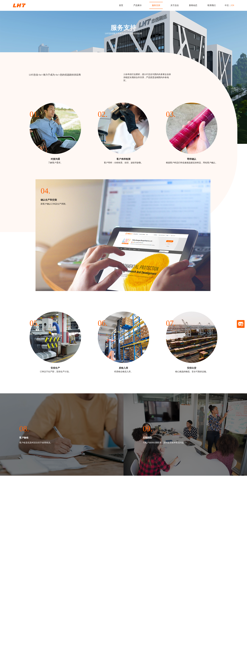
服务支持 (156, 5)
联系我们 (212, 5)
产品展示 (137, 5)
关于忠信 (174, 5)
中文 (227, 5)
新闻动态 (193, 5)
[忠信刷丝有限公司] (19, 5)
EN (232, 5)
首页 (121, 5)
